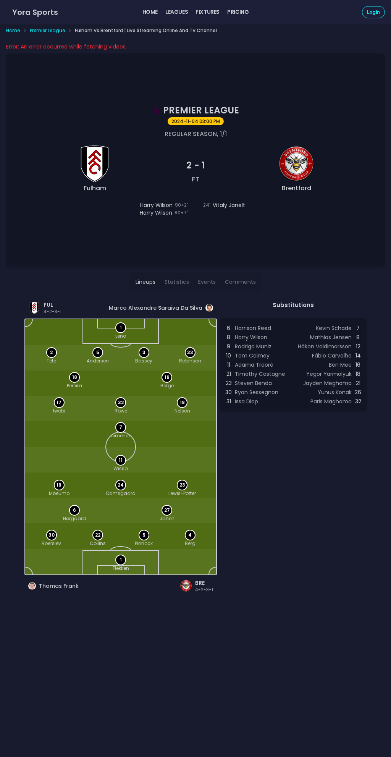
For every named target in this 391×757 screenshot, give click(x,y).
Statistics (177, 282)
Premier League (47, 30)
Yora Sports (35, 12)
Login (373, 12)
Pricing (238, 12)
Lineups (145, 282)
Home (150, 12)
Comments (240, 282)
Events (207, 282)
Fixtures (208, 12)
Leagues (176, 12)
